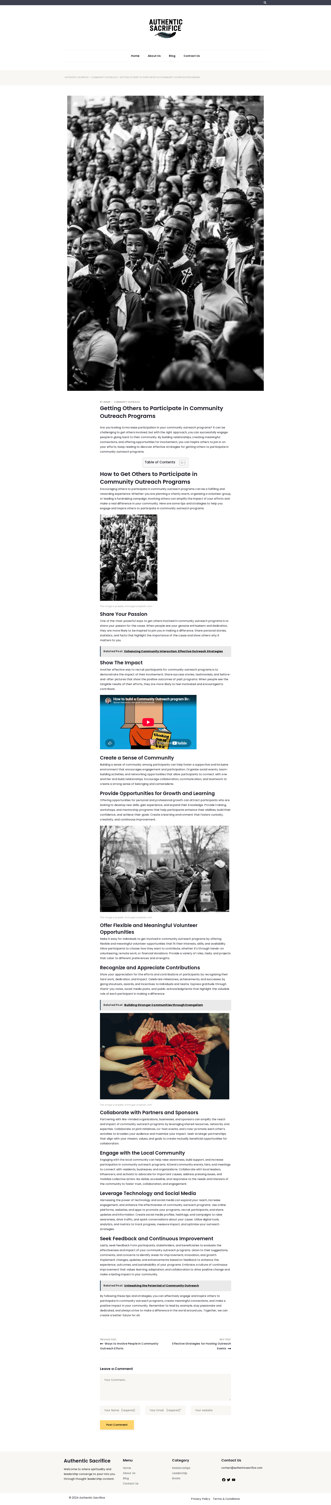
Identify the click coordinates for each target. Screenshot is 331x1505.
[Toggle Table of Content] (181, 463)
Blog (172, 56)
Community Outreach (104, 77)
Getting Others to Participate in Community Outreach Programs (161, 412)
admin (106, 401)
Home (135, 56)
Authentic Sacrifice (77, 77)
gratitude (208, 984)
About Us (154, 56)
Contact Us (192, 56)
